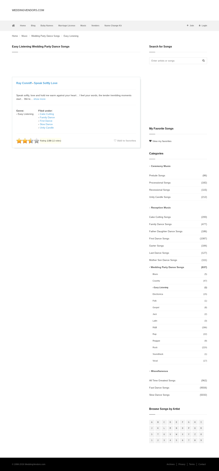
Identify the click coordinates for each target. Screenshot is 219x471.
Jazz (180, 314)
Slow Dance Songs (178, 394)
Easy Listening (180, 287)
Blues (180, 274)
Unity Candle (47, 127)
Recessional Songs (178, 189)
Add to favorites (126, 140)
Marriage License (66, 25)
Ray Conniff (24, 83)
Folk (180, 301)
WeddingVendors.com (28, 10)
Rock (180, 347)
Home (23, 25)
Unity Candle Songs (178, 197)
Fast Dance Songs (178, 387)
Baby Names (47, 25)
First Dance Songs (178, 238)
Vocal (180, 361)
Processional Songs (178, 182)
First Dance (46, 120)
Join (192, 25)
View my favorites (161, 141)
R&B (180, 327)
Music (83, 25)
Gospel (180, 307)
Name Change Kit (113, 25)
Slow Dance (46, 124)
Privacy (181, 464)
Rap (180, 334)
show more (40, 99)
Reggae (180, 341)
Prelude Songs (178, 175)
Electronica (180, 294)
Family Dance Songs (178, 224)
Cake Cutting (47, 114)
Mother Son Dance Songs (178, 260)
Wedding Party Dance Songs (45, 36)
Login (204, 25)
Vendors (95, 25)
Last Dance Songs (178, 252)
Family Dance (47, 117)
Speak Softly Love (45, 83)
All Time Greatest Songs (178, 380)
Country (180, 281)
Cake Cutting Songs (178, 217)
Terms (192, 464)
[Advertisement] (76, 65)
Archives (171, 464)
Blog (33, 25)
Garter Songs (178, 245)
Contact (202, 464)
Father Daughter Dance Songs (178, 231)
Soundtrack (180, 354)
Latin (180, 321)
